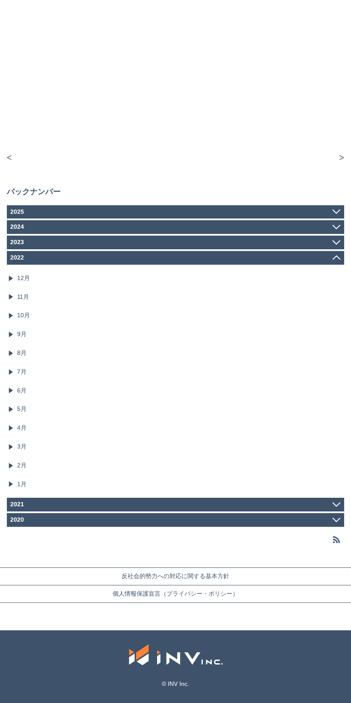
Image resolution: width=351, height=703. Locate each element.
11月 (23, 296)
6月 (22, 390)
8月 (22, 352)
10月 (23, 315)
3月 (22, 446)
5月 (22, 408)
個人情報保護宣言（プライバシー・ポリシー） (175, 593)
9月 (22, 334)
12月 (23, 278)
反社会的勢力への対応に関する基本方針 (175, 576)
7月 (22, 371)
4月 (22, 427)
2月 (22, 465)
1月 (22, 484)
